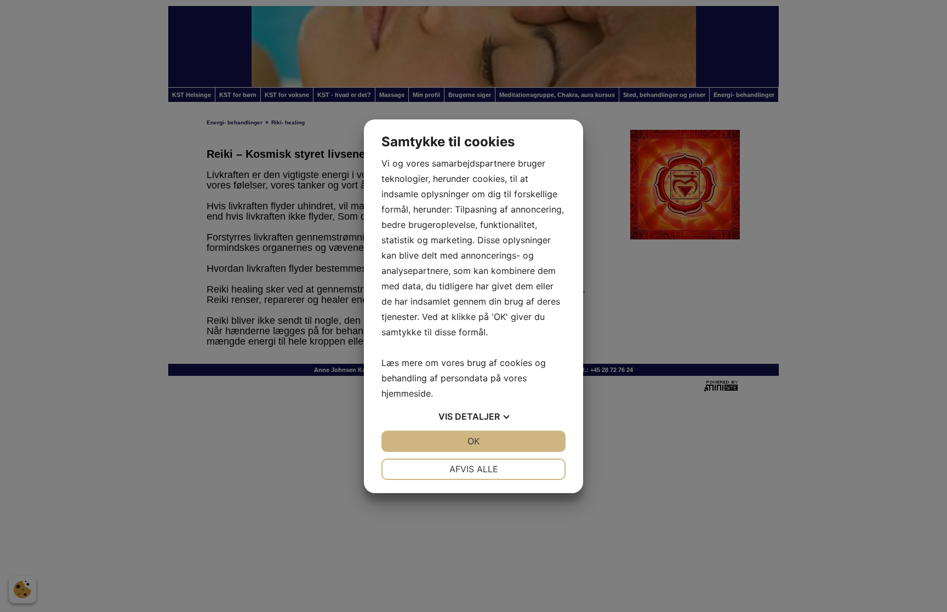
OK (473, 441)
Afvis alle (473, 469)
